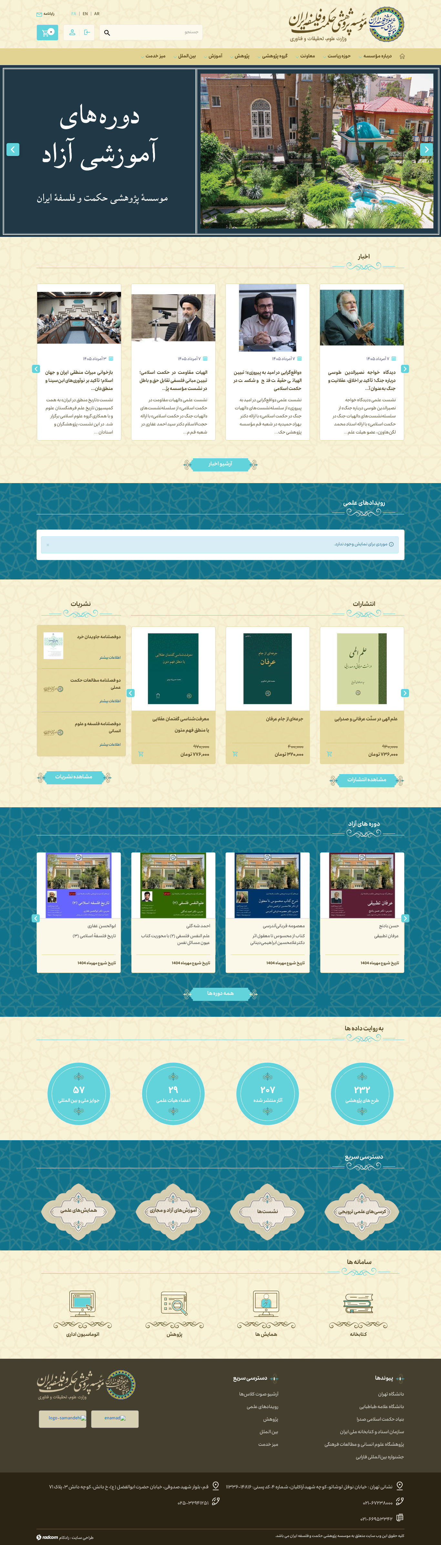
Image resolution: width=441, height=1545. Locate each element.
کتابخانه (358, 1335)
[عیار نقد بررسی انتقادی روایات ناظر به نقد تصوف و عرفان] (166, 668)
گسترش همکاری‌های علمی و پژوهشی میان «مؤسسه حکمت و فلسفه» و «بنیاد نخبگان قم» (79, 381)
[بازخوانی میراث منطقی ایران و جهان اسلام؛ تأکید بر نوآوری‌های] (173, 318)
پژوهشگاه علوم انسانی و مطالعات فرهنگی (364, 1445)
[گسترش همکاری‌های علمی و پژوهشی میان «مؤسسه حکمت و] (79, 318)
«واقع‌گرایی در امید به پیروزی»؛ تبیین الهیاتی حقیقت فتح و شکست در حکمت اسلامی (362, 381)
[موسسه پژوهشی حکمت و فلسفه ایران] (346, 24)
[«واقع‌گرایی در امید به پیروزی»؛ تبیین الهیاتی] (362, 318)
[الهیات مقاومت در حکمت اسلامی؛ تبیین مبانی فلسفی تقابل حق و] (268, 318)
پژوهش (174, 1335)
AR (96, 14)
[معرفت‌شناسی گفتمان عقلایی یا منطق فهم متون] (355, 668)
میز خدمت (268, 1445)
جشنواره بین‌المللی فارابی (380, 1458)
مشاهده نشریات (74, 777)
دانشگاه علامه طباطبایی (381, 1407)
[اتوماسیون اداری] (82, 1304)
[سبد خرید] (45, 30)
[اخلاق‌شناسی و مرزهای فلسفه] (261, 668)
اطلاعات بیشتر (110, 658)
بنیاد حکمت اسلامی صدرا (380, 1420)
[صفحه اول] (402, 56)
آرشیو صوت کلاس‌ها (258, 1395)
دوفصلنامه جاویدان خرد (99, 637)
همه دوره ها (220, 994)
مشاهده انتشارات (366, 780)
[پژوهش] (175, 1304)
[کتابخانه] (358, 1304)
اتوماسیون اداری (82, 1335)
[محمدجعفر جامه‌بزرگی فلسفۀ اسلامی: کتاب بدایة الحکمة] (79, 885)
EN (85, 14)
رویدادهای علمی (262, 1407)
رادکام (64, 1538)
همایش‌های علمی (78, 1211)
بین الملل (269, 1432)
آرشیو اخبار (220, 465)
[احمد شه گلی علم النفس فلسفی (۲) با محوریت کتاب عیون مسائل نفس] (268, 885)
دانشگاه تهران (391, 1395)
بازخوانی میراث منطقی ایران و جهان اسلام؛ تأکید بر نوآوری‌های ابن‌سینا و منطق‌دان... (173, 381)
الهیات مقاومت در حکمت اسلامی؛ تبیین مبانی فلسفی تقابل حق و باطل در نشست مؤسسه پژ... (268, 381)
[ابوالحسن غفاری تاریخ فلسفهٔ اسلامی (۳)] (173, 885)
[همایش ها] (266, 1304)
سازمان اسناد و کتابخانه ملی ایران (372, 1432)
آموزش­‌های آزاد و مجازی (173, 1211)
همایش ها (266, 1335)
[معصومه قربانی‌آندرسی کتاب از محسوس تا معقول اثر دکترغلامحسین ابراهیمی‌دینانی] (362, 885)
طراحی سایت (83, 1538)
